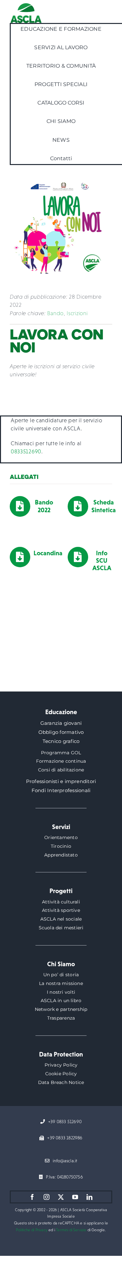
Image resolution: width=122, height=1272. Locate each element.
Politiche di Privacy (31, 1230)
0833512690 (26, 451)
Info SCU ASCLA (101, 560)
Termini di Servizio (71, 1230)
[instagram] (46, 1196)
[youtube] (75, 1196)
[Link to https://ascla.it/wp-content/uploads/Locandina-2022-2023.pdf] (20, 557)
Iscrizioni (77, 313)
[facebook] (32, 1196)
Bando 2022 (44, 506)
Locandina (48, 553)
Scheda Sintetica (103, 506)
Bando (55, 313)
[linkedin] (89, 1196)
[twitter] (61, 1196)
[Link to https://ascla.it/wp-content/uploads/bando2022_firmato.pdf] (20, 506)
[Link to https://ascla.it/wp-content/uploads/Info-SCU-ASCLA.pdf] (78, 557)
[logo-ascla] (26, 6)
